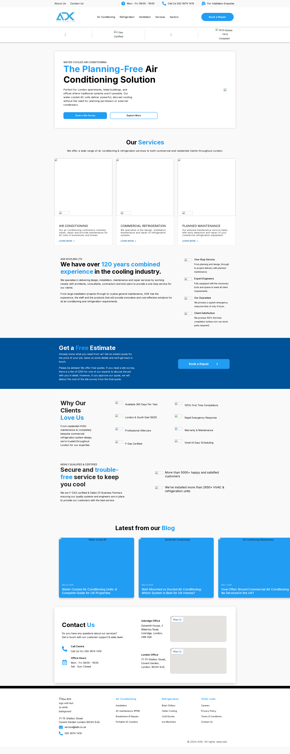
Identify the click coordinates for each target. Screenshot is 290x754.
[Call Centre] (64, 649)
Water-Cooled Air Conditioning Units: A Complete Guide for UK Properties (89, 591)
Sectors (174, 16)
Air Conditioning (106, 16)
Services (160, 16)
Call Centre (77, 646)
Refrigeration (127, 16)
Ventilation (145, 16)
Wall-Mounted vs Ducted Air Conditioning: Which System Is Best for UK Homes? (172, 591)
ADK (200, 741)
